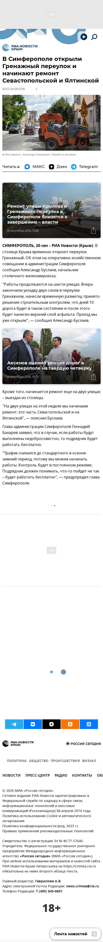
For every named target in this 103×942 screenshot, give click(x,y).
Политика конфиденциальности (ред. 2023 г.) (40, 826)
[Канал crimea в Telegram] (14, 724)
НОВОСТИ (11, 776)
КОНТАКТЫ (82, 776)
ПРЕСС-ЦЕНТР (37, 776)
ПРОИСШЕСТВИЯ (65, 761)
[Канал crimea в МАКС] (89, 724)
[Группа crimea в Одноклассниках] (70, 724)
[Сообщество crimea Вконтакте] (33, 724)
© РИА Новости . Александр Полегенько (26, 154)
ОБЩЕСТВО (38, 761)
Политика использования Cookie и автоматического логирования (46, 818)
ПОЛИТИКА (17, 761)
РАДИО (61, 776)
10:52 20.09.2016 (13, 89)
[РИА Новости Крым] (19, 47)
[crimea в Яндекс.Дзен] (51, 724)
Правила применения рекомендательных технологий (47, 831)
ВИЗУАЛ (89, 761)
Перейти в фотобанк (64, 154)
